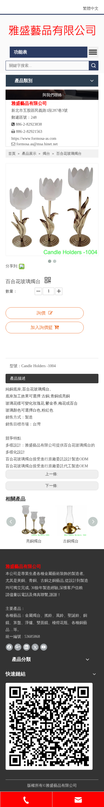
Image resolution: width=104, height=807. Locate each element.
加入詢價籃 (42, 327)
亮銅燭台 (34, 541)
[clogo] (52, 31)
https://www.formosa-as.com (33, 138)
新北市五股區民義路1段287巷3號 (39, 110)
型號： (15, 366)
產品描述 (18, 378)
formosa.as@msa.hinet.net (34, 144)
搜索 (93, 65)
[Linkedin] (26, 646)
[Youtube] (43, 646)
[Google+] (17, 646)
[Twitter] (35, 646)
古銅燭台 (70, 541)
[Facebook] (9, 646)
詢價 (41, 313)
